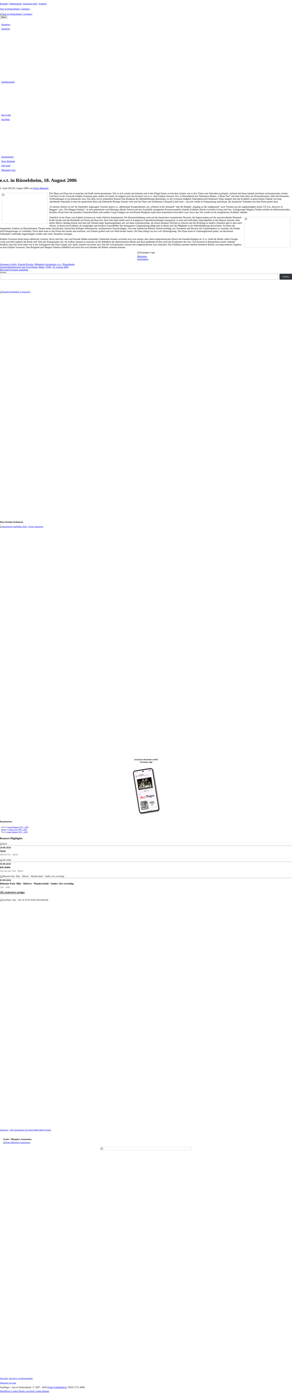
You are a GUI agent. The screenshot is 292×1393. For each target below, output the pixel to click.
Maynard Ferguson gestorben (14, 270)
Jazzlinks (5, 119)
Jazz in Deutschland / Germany (15, 9)
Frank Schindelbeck (57, 1387)
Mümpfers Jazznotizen (142, 257)
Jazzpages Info (30, 3)
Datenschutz (15, 3)
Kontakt (4, 3)
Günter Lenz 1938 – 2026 (17, 830)
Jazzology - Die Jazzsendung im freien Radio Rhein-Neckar (25, 1130)
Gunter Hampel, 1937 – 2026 (17, 827)
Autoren (43, 3)
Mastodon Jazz (8, 170)
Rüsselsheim (69, 264)
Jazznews (5, 24)
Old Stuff (5, 165)
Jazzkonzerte (7, 157)
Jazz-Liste (6, 115)
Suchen (3, 272)
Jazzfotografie (8, 82)
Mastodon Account (8, 1383)
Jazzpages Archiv (8, 264)
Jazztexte (5, 29)
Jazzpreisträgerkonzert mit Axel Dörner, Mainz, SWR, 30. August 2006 (34, 267)
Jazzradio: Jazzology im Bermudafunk (16, 1378)
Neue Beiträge (8, 161)
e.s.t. (59, 264)
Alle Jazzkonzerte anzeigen (12, 892)
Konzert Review (25, 264)
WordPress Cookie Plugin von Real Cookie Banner (24, 1391)
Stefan (3, 830)
